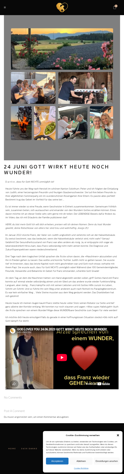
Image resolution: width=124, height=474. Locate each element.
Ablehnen (81, 461)
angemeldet (20, 417)
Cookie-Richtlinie (81, 468)
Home (12, 448)
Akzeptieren (57, 461)
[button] (117, 435)
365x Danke (29, 448)
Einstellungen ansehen (107, 461)
